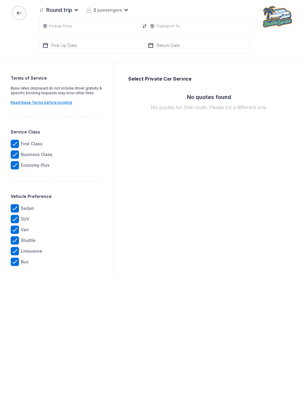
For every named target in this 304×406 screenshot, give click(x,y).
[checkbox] (15, 144)
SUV (25, 218)
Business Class (37, 154)
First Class (31, 143)
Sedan (27, 208)
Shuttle (28, 240)
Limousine (31, 251)
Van (25, 229)
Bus (24, 261)
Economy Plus (35, 165)
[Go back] (19, 13)
